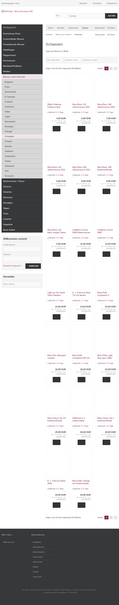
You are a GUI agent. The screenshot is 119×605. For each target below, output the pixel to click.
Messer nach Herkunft (14, 77)
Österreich (9, 176)
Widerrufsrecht (8, 542)
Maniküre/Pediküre (12, 66)
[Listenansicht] (116, 60)
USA (7, 171)
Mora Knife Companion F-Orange (103, 295)
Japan (7, 116)
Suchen (111, 16)
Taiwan (8, 161)
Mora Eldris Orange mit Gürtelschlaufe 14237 (81, 483)
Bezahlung (37, 542)
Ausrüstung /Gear (11, 33)
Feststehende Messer (13, 44)
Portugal (8, 131)
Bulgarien (9, 82)
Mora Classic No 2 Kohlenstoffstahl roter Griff (105, 421)
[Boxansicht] (114, 60)
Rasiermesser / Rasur (13, 181)
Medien (6, 71)
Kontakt (60, 28)
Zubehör (7, 219)
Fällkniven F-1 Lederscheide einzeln (78, 421)
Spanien (8, 146)
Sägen (6, 208)
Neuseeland (10, 121)
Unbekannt (9, 166)
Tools (5, 213)
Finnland (8, 102)
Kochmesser (9, 60)
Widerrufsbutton (39, 552)
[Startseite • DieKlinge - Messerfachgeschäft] (22, 11)
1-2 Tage (84, 300)
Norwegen (9, 126)
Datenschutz (37, 562)
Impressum (73, 28)
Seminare (8, 197)
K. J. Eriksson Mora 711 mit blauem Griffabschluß (81, 295)
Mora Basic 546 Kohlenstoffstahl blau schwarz (104, 170)
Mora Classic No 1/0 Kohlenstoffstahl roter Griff (56, 421)
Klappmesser (9, 55)
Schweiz (8, 141)
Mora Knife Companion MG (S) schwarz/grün (81, 358)
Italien (7, 111)
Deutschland (10, 92)
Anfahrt (35, 567)
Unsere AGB (37, 557)
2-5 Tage (60, 112)
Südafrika (9, 151)
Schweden (9, 136)
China (7, 87)
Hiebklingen (9, 50)
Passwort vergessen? (12, 266)
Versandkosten (61, 122)
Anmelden (33, 266)
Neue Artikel (9, 230)
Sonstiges (8, 203)
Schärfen (7, 192)
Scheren (7, 186)
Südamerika (10, 156)
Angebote (8, 224)
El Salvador (10, 97)
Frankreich (9, 107)
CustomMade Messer (13, 39)
